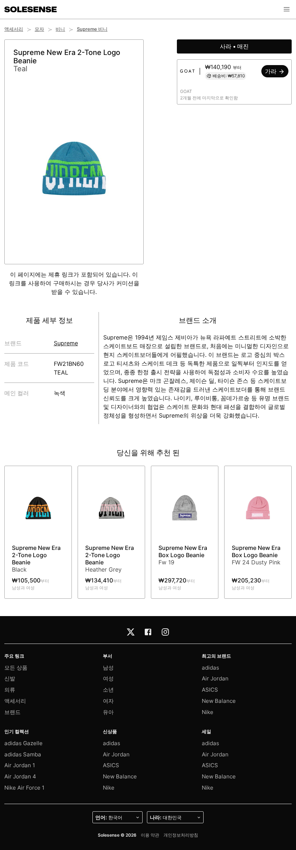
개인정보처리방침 (181, 835)
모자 (39, 29)
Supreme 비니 (92, 29)
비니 (60, 29)
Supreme (66, 343)
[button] (286, 9)
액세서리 (13, 29)
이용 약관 (150, 835)
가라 (271, 71)
